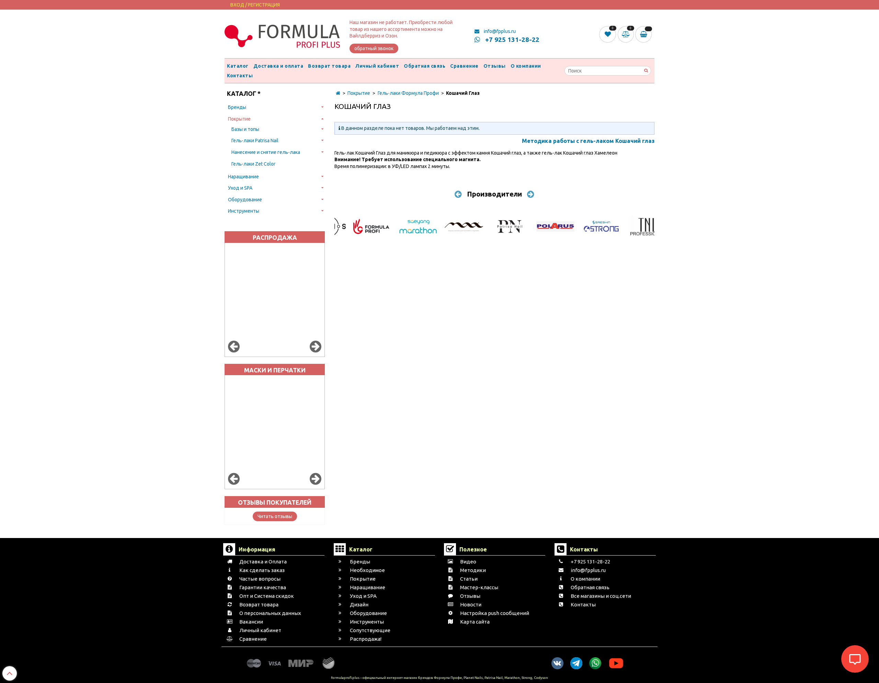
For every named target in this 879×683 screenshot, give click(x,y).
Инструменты (243, 211)
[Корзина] (644, 34)
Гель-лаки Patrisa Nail (254, 140)
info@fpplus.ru (499, 31)
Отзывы (494, 66)
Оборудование (245, 199)
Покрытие (239, 119)
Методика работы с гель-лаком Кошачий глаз (588, 141)
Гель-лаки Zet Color (253, 164)
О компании (526, 66)
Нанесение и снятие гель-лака (265, 152)
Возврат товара (329, 66)
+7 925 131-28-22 (511, 39)
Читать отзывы (275, 516)
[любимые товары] (608, 34)
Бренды (237, 107)
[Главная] (338, 93)
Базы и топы (245, 129)
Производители (494, 194)
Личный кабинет (377, 66)
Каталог (238, 66)
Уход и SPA (240, 188)
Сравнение (464, 66)
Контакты (240, 75)
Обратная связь (424, 66)
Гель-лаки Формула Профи (408, 93)
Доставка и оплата (278, 66)
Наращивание (243, 176)
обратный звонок (373, 48)
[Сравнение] (627, 34)
